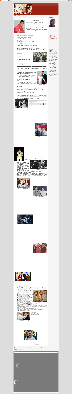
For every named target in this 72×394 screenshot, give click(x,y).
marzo (17, 375)
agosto (17, 365)
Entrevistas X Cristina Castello (19, 345)
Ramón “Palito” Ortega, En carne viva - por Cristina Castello (24, 18)
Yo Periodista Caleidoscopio (52, 41)
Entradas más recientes (17, 347)
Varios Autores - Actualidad (52, 37)
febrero (17, 376)
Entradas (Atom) (20, 349)
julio (16, 366)
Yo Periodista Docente (51, 43)
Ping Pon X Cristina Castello (52, 36)
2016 (16, 379)
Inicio (31, 347)
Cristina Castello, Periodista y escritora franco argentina (22, 6)
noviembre (17, 362)
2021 (16, 355)
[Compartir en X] (37, 344)
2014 (16, 381)
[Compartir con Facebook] (38, 344)
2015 (16, 380)
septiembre (17, 364)
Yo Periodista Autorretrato (52, 40)
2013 (16, 382)
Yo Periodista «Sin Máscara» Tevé (53, 38)
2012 (16, 383)
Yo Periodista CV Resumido (52, 42)
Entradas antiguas (44, 347)
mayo (16, 368)
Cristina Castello (55, 49)
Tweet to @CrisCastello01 (17, 15)
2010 (16, 384)
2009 (16, 385)
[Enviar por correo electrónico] (35, 344)
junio (16, 367)
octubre (17, 363)
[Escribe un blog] (36, 344)
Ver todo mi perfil (51, 78)
